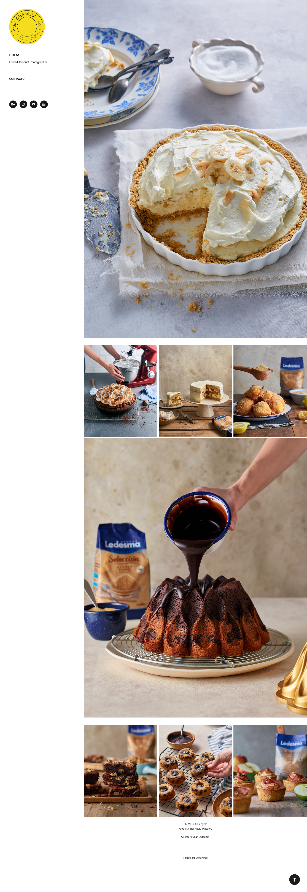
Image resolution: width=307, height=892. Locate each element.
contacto (17, 79)
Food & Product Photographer (28, 62)
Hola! (14, 55)
